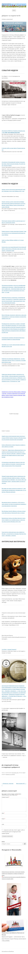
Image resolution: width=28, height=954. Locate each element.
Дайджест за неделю (10, 774)
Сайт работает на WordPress (8, 951)
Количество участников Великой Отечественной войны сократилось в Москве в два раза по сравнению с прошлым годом (14, 248)
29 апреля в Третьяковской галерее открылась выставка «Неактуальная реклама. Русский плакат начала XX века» (13, 163)
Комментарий (5, 797)
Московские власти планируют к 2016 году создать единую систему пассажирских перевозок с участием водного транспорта (14, 504)
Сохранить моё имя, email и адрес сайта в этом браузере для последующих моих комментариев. (13, 831)
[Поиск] (24, 843)
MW (24, 772)
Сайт (3, 824)
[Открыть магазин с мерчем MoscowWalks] (14, 899)
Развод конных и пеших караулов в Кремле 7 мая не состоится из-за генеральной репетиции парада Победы (14, 233)
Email (3, 818)
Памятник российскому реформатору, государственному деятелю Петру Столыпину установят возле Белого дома (14, 360)
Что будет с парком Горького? (9, 649)
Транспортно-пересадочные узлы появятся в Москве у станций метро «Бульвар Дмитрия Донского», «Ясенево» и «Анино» (14, 533)
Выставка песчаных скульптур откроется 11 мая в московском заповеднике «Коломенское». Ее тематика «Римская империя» (14, 490)
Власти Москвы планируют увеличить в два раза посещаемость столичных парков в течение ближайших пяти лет (14, 316)
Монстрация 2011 (21, 783)
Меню (14, 10)
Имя (3, 813)
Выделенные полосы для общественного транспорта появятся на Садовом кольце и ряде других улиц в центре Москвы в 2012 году (14, 519)
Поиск (3, 841)
